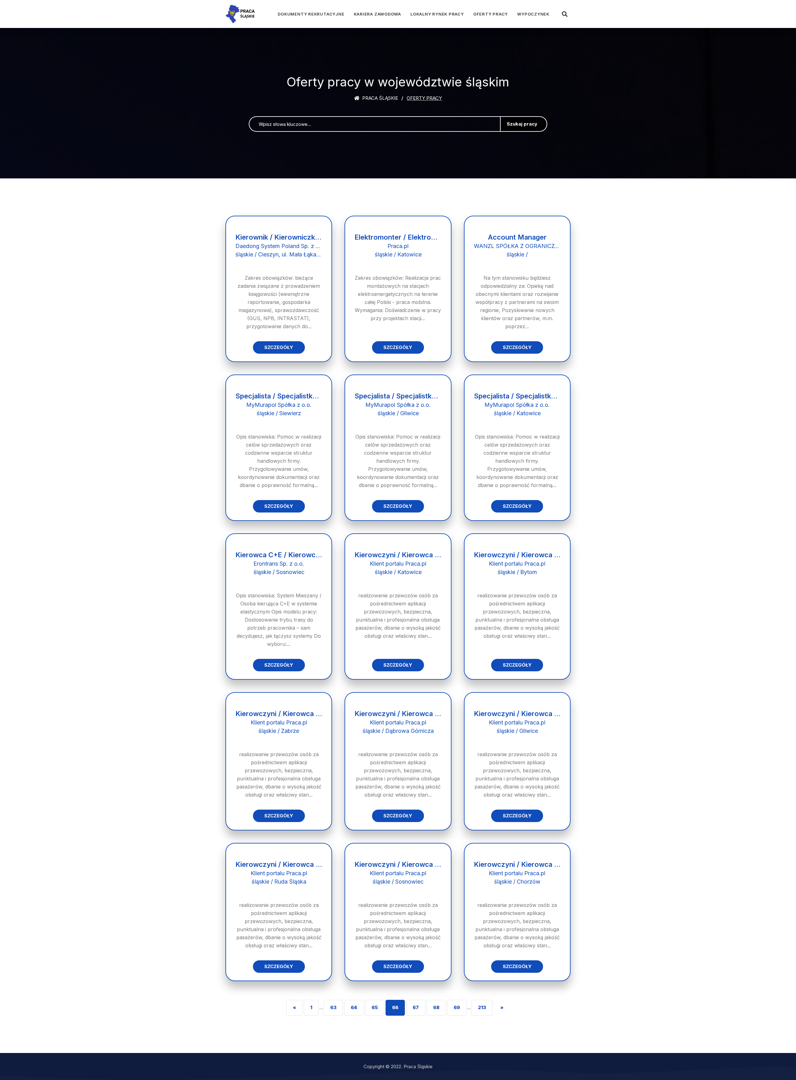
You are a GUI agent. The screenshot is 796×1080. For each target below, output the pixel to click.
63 (333, 1007)
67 (416, 1007)
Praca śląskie (379, 98)
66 (395, 1007)
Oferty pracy (490, 13)
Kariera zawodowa (377, 13)
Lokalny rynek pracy (437, 13)
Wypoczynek (533, 13)
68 (436, 1007)
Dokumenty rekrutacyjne (311, 13)
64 (354, 1007)
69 (457, 1007)
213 (482, 1007)
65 (375, 1007)
